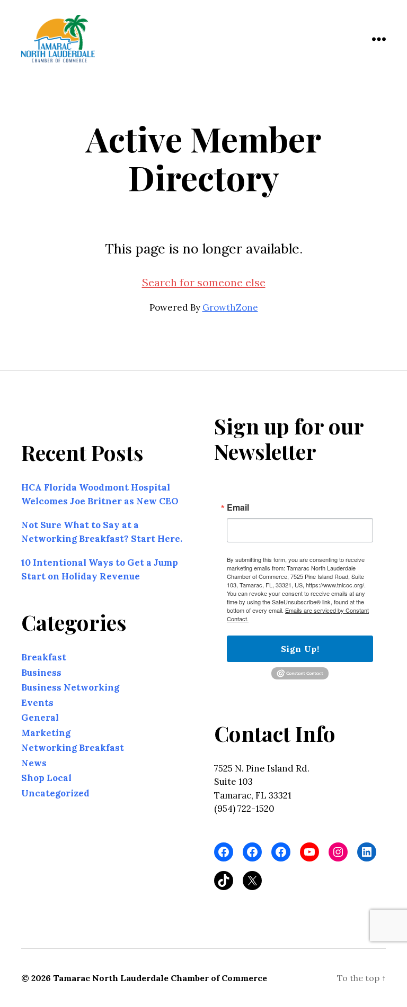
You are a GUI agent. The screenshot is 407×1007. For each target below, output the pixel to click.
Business (41, 672)
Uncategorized (55, 793)
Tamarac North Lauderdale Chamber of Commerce (160, 978)
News (34, 762)
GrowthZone (230, 307)
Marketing (45, 732)
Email (238, 507)
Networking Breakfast (72, 748)
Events (37, 702)
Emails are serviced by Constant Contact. (298, 614)
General (40, 717)
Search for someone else (204, 282)
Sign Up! (300, 648)
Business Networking (70, 687)
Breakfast (43, 657)
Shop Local (46, 778)
